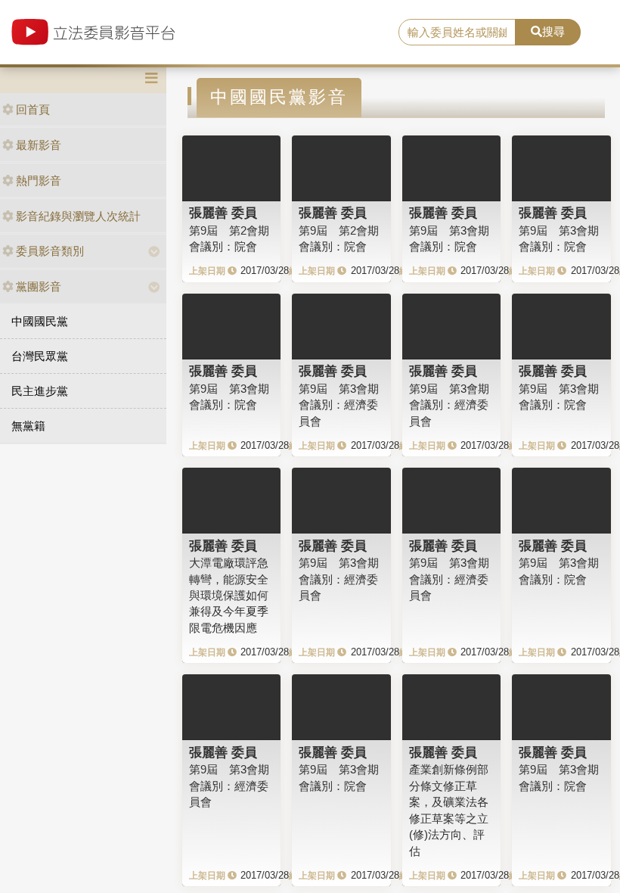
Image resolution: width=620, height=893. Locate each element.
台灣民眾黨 (39, 356)
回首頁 (33, 109)
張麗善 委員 (223, 212)
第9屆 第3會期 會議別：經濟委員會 (339, 405)
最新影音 (38, 144)
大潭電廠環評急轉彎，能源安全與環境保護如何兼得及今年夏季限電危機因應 (228, 595)
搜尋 (553, 31)
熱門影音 (38, 180)
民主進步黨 (39, 390)
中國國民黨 (39, 321)
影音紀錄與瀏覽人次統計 (78, 216)
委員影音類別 (50, 250)
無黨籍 (28, 425)
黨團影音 (38, 286)
